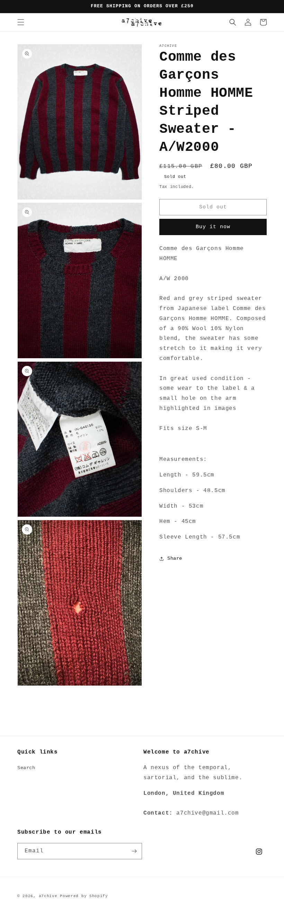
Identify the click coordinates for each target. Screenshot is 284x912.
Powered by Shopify (84, 896)
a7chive (48, 896)
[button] (20, 22)
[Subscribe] (134, 851)
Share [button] (174, 558)
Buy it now (213, 227)
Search (26, 768)
